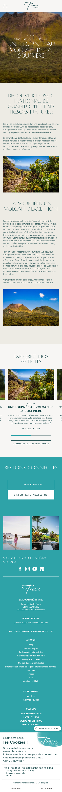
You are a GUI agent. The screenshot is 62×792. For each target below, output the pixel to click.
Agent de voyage (31, 700)
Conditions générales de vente (31, 655)
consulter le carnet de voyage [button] (31, 443)
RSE (31, 677)
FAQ (31, 644)
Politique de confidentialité (31, 652)
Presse (31, 674)
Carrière (31, 696)
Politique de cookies (31, 659)
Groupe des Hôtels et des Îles (31, 663)
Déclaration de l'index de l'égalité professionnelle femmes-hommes (31, 668)
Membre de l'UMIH (31, 681)
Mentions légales (31, 648)
